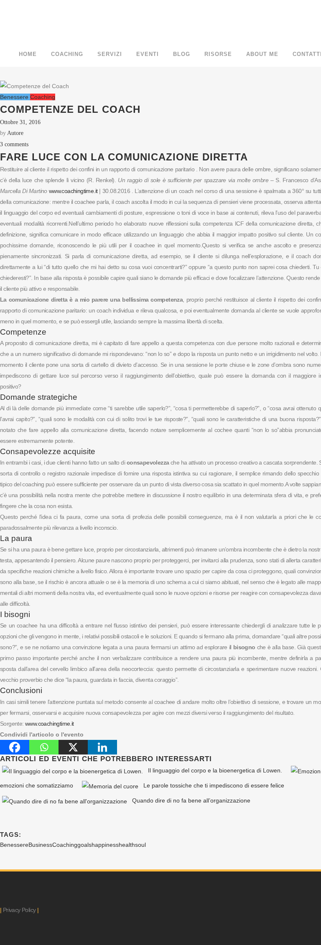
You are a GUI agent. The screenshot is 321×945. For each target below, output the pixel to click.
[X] (73, 747)
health (127, 844)
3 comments (14, 144)
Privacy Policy (19, 910)
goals (84, 844)
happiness (105, 844)
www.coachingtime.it (73, 191)
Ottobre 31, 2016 (20, 122)
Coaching (64, 844)
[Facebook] (14, 747)
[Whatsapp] (44, 747)
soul (140, 844)
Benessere (14, 844)
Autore (15, 133)
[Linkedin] (102, 747)
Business (40, 844)
